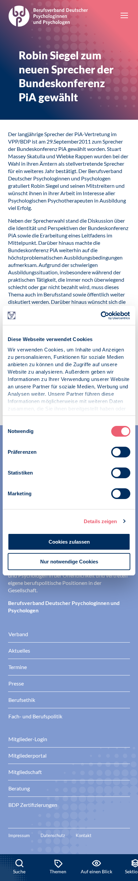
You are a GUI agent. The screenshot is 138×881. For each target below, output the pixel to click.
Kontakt (83, 835)
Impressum (19, 835)
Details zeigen (100, 521)
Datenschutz (53, 835)
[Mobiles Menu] (124, 16)
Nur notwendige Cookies (69, 561)
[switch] (120, 452)
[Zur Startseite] (48, 15)
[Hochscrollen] (126, 831)
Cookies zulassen (69, 542)
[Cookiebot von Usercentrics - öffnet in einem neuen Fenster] (101, 315)
